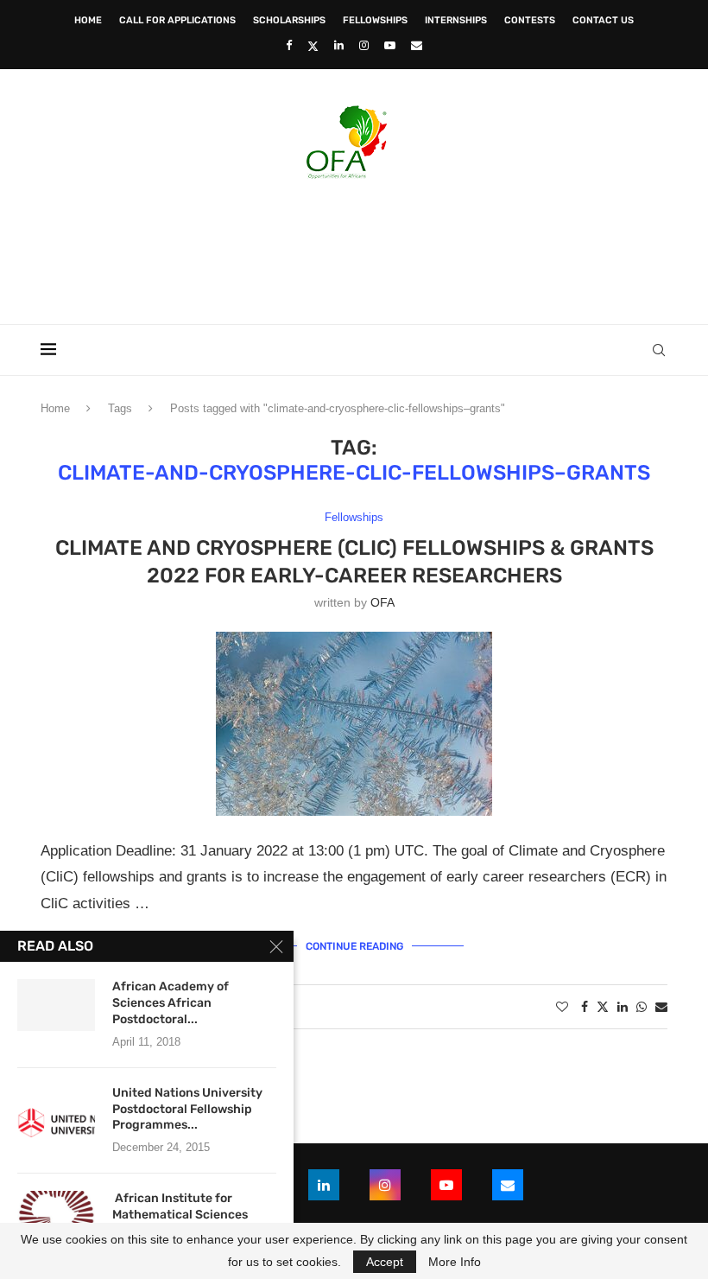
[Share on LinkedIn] (622, 1007)
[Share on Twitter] (603, 1006)
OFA (382, 602)
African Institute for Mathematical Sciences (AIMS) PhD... (180, 1214)
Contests (529, 20)
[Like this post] (562, 1007)
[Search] (658, 350)
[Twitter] (313, 46)
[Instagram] (364, 45)
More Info (454, 1262)
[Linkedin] (339, 45)
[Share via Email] (661, 1007)
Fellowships (375, 20)
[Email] (416, 45)
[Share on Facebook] (584, 1007)
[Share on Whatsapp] (641, 1007)
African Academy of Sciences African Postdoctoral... (170, 1003)
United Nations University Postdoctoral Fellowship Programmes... (187, 1109)
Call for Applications (177, 20)
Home (88, 20)
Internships (456, 20)
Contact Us (603, 20)
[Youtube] (389, 45)
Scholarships (289, 20)
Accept (384, 1262)
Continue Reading (354, 946)
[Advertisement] (354, 246)
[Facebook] (289, 45)
